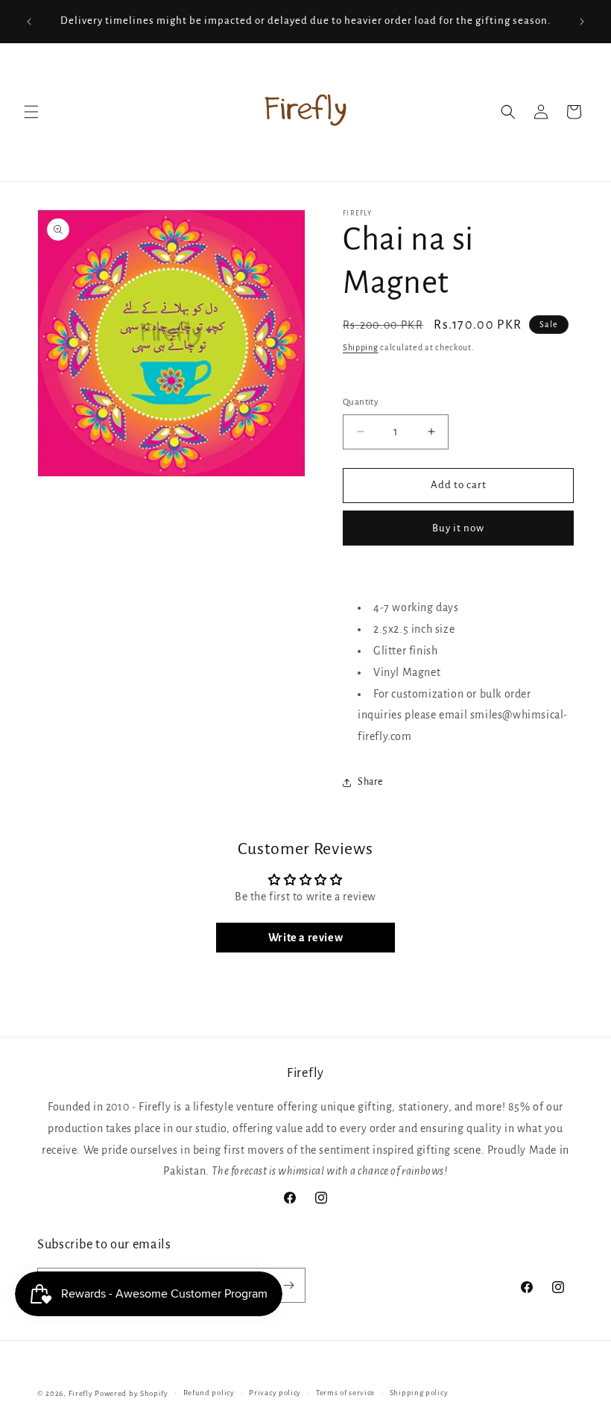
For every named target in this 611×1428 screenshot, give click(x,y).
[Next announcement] (582, 21)
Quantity (361, 402)
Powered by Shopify (131, 1393)
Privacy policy (275, 1392)
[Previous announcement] (29, 21)
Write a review (305, 938)
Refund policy (209, 1392)
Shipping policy (419, 1392)
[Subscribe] (288, 1285)
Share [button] (370, 782)
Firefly (81, 1393)
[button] (31, 111)
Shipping (361, 347)
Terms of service (345, 1392)
